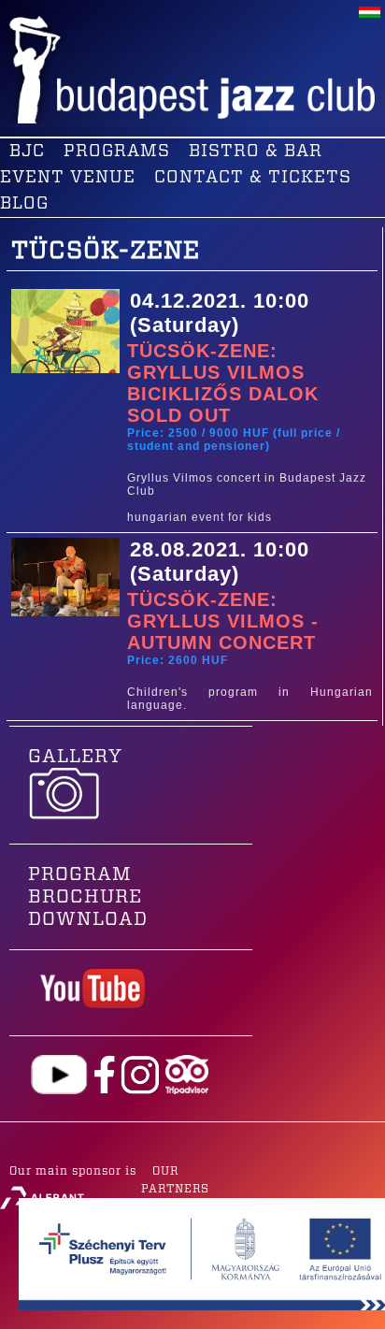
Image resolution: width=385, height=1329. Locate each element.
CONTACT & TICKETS (252, 177)
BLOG (24, 203)
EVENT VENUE (67, 177)
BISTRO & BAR (255, 151)
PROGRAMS (117, 151)
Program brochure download (88, 897)
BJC (27, 151)
